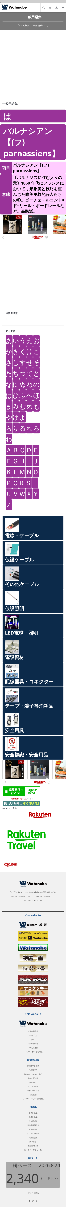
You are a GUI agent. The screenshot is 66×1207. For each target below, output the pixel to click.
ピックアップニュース (33, 1150)
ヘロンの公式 (33, 1086)
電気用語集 (33, 1113)
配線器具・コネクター (29, 681)
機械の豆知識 (33, 1078)
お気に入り (33, 1035)
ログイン (33, 1039)
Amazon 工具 (9, 808)
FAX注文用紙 (33, 1047)
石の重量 (33, 1094)
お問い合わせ (33, 1043)
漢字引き (33, 1141)
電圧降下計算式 (33, 1066)
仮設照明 (14, 608)
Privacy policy (33, 1193)
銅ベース (33, 1082)
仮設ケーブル (19, 559)
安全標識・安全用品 (26, 754)
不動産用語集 (33, 1145)
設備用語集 (33, 1121)
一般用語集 (38, 25)
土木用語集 (33, 1129)
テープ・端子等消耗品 (29, 705)
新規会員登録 (33, 1031)
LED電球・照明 (21, 632)
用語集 (26, 25)
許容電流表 (33, 1070)
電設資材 (14, 657)
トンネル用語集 (33, 1133)
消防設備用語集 (33, 1125)
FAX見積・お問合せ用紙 (33, 1051)
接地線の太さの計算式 (33, 1074)
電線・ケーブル (22, 535)
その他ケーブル (22, 584)
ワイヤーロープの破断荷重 (33, 1098)
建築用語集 (33, 1117)
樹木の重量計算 (33, 1090)
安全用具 (14, 730)
